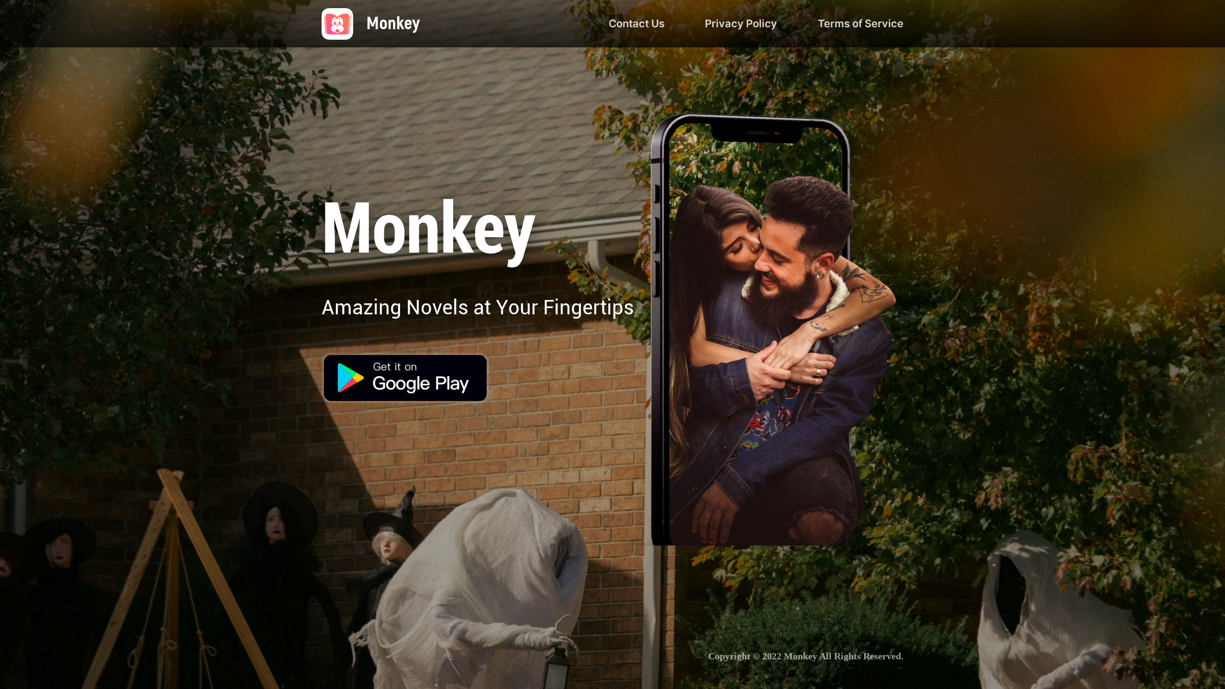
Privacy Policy (741, 23)
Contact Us (637, 23)
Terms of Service (860, 23)
